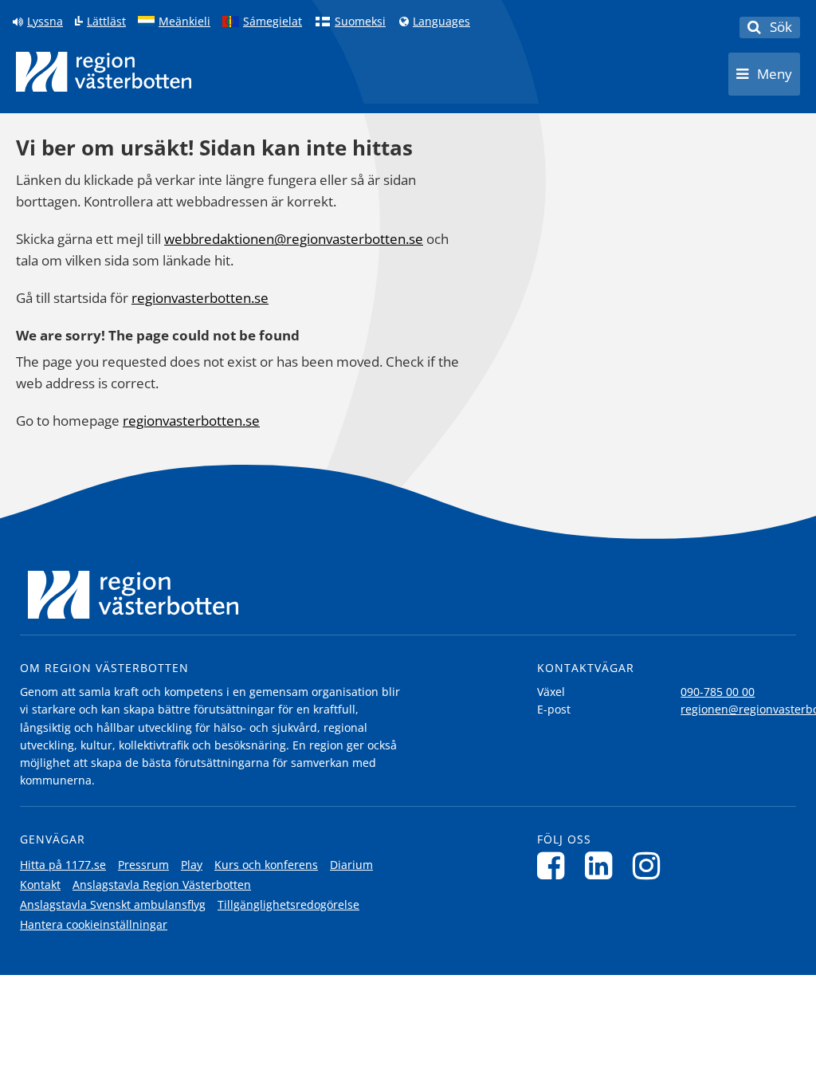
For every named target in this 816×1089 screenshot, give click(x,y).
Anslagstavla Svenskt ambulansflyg (113, 904)
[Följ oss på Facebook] (555, 865)
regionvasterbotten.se (200, 298)
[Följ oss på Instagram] (651, 865)
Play (191, 864)
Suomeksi (360, 21)
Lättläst (106, 21)
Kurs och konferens (266, 864)
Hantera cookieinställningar (93, 924)
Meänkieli (184, 21)
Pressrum (143, 864)
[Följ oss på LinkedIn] (603, 865)
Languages (441, 21)
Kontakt (40, 884)
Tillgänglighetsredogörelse (288, 904)
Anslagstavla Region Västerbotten (162, 884)
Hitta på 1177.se (63, 864)
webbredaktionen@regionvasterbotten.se (293, 239)
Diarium (351, 864)
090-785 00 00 (718, 691)
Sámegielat (272, 21)
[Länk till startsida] (103, 72)
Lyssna (45, 21)
